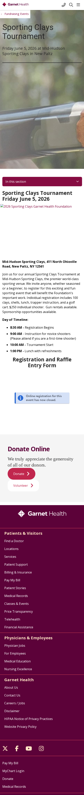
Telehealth (12, 619)
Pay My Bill (12, 580)
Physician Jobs (14, 645)
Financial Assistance (18, 627)
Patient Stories (15, 588)
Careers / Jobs (14, 703)
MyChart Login (13, 771)
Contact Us (12, 695)
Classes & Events (16, 603)
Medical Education (17, 661)
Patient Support (16, 564)
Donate (18, 474)
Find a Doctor (14, 541)
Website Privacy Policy (20, 726)
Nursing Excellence (18, 669)
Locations (11, 549)
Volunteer (20, 485)
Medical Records (16, 596)
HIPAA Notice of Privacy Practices (28, 719)
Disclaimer (12, 711)
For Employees (15, 653)
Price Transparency (18, 611)
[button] (79, 5)
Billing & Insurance (18, 572)
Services (10, 556)
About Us (11, 687)
